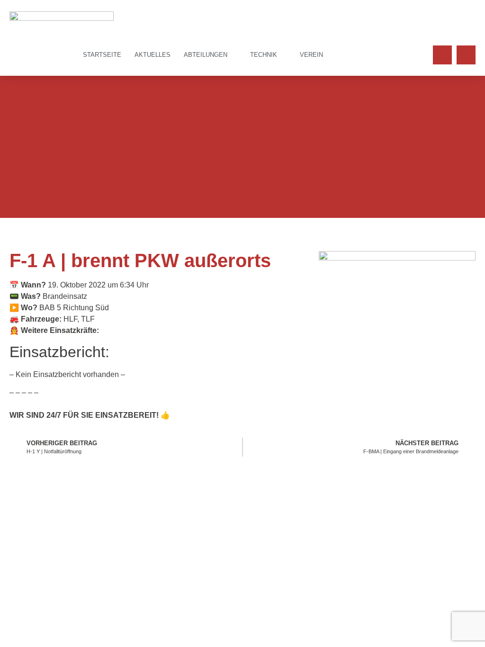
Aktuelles (153, 54)
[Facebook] (442, 54)
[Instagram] (466, 54)
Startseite (102, 54)
